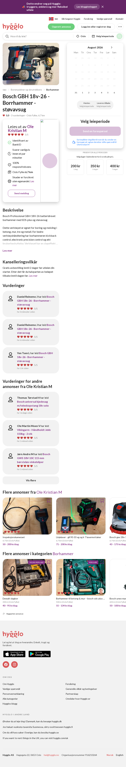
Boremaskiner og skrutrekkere (26, 89)
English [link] (119, 755)
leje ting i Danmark (26, 721)
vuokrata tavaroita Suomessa (28, 727)
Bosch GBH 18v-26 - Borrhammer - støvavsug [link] (35, 300)
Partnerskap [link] (72, 693)
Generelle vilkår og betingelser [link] (81, 688)
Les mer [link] (33, 275)
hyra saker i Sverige (23, 732)
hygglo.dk (57, 721)
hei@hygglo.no (51, 755)
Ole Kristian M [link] (21, 128)
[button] (102, 6)
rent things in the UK (28, 738)
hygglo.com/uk (60, 738)
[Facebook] (6, 664)
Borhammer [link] (63, 553)
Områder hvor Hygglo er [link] (78, 698)
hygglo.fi (68, 727)
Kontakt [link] (119, 18)
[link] (13, 26)
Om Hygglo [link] (8, 684)
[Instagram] (14, 664)
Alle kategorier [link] (10, 698)
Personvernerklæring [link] (13, 693)
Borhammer (52, 89)
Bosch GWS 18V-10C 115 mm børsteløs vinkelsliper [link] (33, 457)
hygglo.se (54, 732)
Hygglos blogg (10, 703)
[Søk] (119, 36)
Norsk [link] (110, 755)
